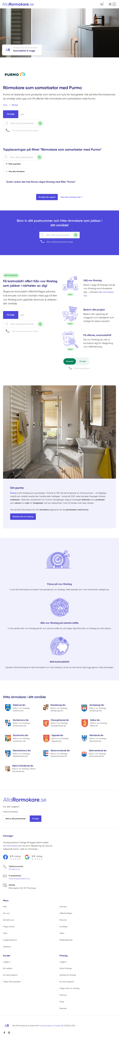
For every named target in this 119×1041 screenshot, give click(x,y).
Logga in (6, 962)
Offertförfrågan (65, 913)
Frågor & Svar (8, 926)
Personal (63, 920)
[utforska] (70, 285)
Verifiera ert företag (67, 975)
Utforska (62, 906)
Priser (61, 1002)
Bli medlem (7, 968)
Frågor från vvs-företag (69, 988)
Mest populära (15, 164)
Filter (5, 933)
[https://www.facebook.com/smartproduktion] (4, 1032)
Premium (63, 995)
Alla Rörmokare (10, 846)
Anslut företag (65, 968)
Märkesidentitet (66, 940)
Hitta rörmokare (10, 812)
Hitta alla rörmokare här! (71, 197)
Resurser (63, 1008)
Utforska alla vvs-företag (23, 516)
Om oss (6, 913)
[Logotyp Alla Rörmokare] (25, 799)
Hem (5, 906)
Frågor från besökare (12, 982)
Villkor (61, 933)
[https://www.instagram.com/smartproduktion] (9, 1032)
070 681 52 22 (14, 869)
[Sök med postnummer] (40, 123)
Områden (63, 926)
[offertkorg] (70, 341)
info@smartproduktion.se (19, 879)
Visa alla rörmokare (17, 171)
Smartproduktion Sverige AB (51, 1025)
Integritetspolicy (10, 940)
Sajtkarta (7, 946)
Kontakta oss (8, 920)
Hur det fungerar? (11, 806)
